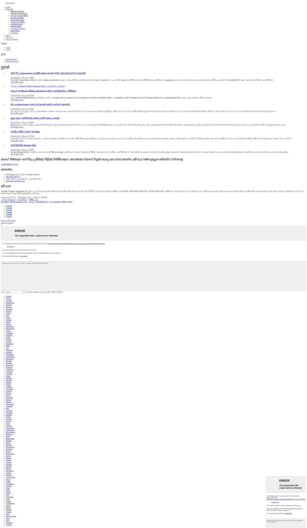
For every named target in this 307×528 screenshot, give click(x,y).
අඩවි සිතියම (22, 200)
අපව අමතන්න (12, 39)
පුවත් (8, 35)
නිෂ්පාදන (9, 9)
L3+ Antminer (55, 202)
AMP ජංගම (33, 200)
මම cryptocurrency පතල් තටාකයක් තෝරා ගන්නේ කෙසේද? (40, 104)
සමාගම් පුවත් (11, 59)
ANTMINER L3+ (42, 202)
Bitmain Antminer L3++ (18, 202)
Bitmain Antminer (17, 11)
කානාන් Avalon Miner (19, 16)
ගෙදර (8, 7)
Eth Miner (5, 202)
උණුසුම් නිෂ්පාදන (8, 200)
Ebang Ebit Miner (17, 20)
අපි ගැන (9, 37)
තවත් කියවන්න (17, 82)
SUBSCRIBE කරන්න (10, 164)
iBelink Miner (16, 26)
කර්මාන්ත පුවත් (12, 61)
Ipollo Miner (15, 31)
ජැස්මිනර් (14, 33)
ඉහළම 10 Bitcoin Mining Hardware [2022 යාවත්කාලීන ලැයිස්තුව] (43, 91)
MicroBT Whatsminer (19, 13)
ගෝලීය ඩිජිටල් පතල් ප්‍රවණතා (25, 131)
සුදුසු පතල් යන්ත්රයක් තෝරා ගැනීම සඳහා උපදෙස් (35, 118)
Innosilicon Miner (17, 18)
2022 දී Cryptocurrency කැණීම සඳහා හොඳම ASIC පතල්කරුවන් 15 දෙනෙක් (48, 73)
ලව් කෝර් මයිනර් (18, 29)
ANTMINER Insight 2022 (23, 145)
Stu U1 (31, 202)
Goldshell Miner (17, 24)
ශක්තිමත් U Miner (18, 22)
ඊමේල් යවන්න (7, 223)
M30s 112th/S (67, 202)
